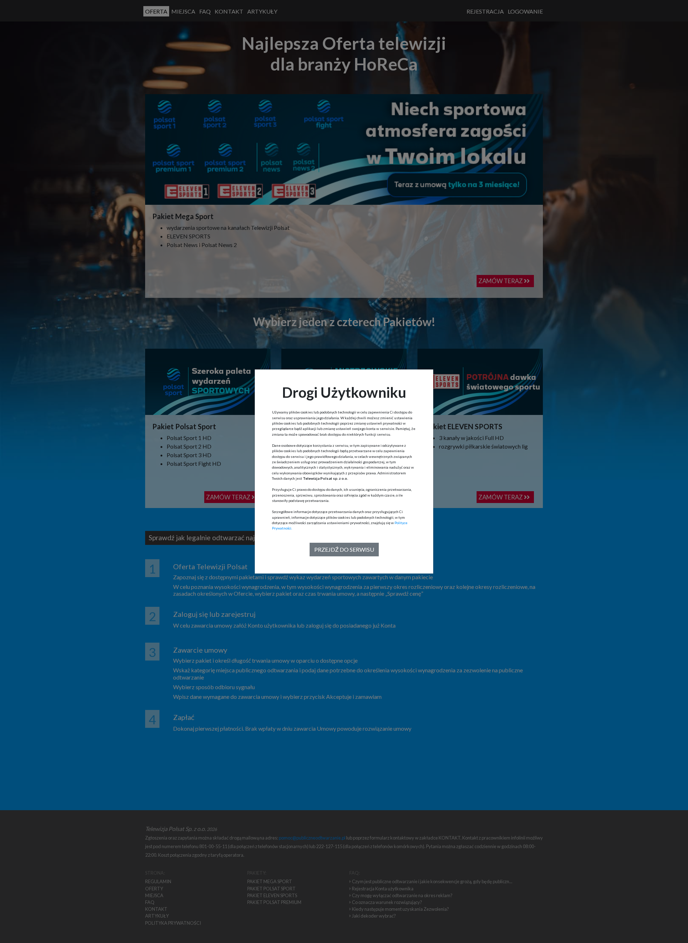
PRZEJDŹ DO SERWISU (344, 549)
